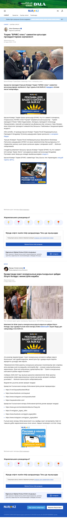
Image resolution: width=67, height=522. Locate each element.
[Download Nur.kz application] (33, 4)
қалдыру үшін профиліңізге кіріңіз (43, 238)
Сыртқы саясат (24, 15)
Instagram (55, 254)
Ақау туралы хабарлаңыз (36, 507)
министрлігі (45, 327)
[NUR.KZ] (33, 11)
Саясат (6, 15)
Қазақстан (15, 15)
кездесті (45, 154)
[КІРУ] (62, 11)
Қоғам (6, 264)
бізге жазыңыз (24, 209)
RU (58, 11)
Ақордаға (49, 87)
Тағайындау (33, 15)
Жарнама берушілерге (55, 507)
